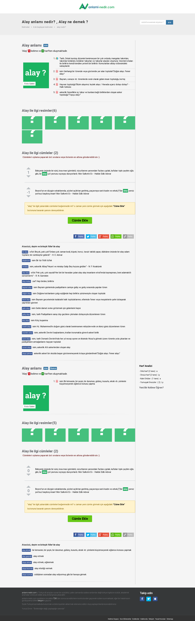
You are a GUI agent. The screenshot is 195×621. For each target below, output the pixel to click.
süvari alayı (26, 347)
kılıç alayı (25, 321)
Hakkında (144, 619)
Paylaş (130, 236)
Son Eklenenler (125, 619)
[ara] (154, 22)
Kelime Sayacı (113, 619)
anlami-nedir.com (29, 593)
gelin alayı (26, 308)
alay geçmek (26, 556)
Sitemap (170, 619)
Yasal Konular (160, 619)
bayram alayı (27, 287)
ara (169, 22)
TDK (55, 598)
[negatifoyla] (28, 176)
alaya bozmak (27, 569)
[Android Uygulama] (155, 599)
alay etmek (26, 550)
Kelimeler (26, 27)
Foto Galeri (29, 83)
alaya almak (26, 562)
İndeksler (135, 619)
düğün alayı (26, 294)
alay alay (25, 273)
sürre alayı (26, 339)
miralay (25, 267)
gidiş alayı (26, 314)
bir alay (25, 252)
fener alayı (26, 300)
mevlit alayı (26, 327)
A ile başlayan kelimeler (43, 27)
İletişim (151, 619)
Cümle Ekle (80, 220)
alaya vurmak (27, 575)
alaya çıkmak (27, 354)
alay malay (26, 281)
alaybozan (26, 261)
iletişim (41, 601)
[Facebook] (142, 599)
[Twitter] (148, 599)
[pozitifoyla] (28, 168)
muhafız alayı (27, 333)
